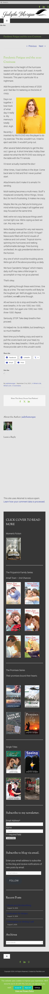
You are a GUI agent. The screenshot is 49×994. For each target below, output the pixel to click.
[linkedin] (44, 7)
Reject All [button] (28, 988)
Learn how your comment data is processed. (24, 501)
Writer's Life (7, 386)
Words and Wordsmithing (19, 905)
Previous (33, 46)
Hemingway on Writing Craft (20, 922)
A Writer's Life (36, 383)
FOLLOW (14, 880)
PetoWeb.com (40, 971)
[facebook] (39, 7)
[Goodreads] (48, 7)
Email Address (13, 820)
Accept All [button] (18, 988)
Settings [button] (37, 988)
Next (41, 46)
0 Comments (16, 386)
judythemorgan (10, 383)
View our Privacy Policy (24, 991)
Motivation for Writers (17, 913)
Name (9, 827)
